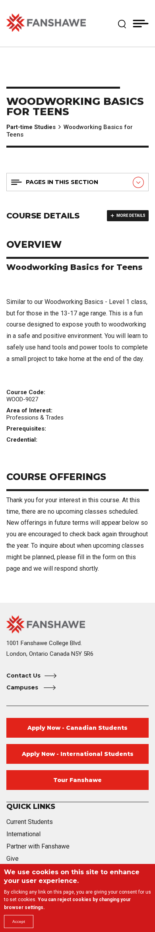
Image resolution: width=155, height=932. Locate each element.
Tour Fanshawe (77, 780)
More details (130, 215)
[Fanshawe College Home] (46, 23)
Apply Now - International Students (78, 753)
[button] (122, 23)
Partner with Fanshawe (38, 846)
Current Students (29, 822)
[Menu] (141, 23)
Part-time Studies (31, 127)
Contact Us (23, 675)
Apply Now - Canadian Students (77, 727)
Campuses (23, 687)
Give (12, 858)
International (23, 834)
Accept (18, 921)
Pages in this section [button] (62, 182)
